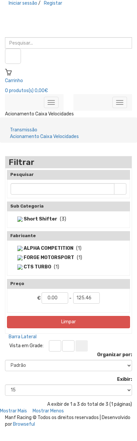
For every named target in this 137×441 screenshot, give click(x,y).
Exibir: (124, 379)
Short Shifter (40, 219)
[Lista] (68, 346)
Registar (53, 3)
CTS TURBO (37, 267)
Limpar (68, 322)
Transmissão (23, 130)
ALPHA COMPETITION (48, 248)
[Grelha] (55, 346)
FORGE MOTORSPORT (48, 257)
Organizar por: (114, 355)
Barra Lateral (23, 337)
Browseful (24, 424)
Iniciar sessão (23, 3)
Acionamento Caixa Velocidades (44, 136)
